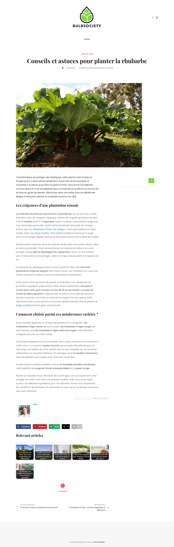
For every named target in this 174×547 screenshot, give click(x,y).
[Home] (63, 68)
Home (87, 39)
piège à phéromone (26, 305)
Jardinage (62, 491)
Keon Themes (99, 542)
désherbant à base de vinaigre (48, 229)
